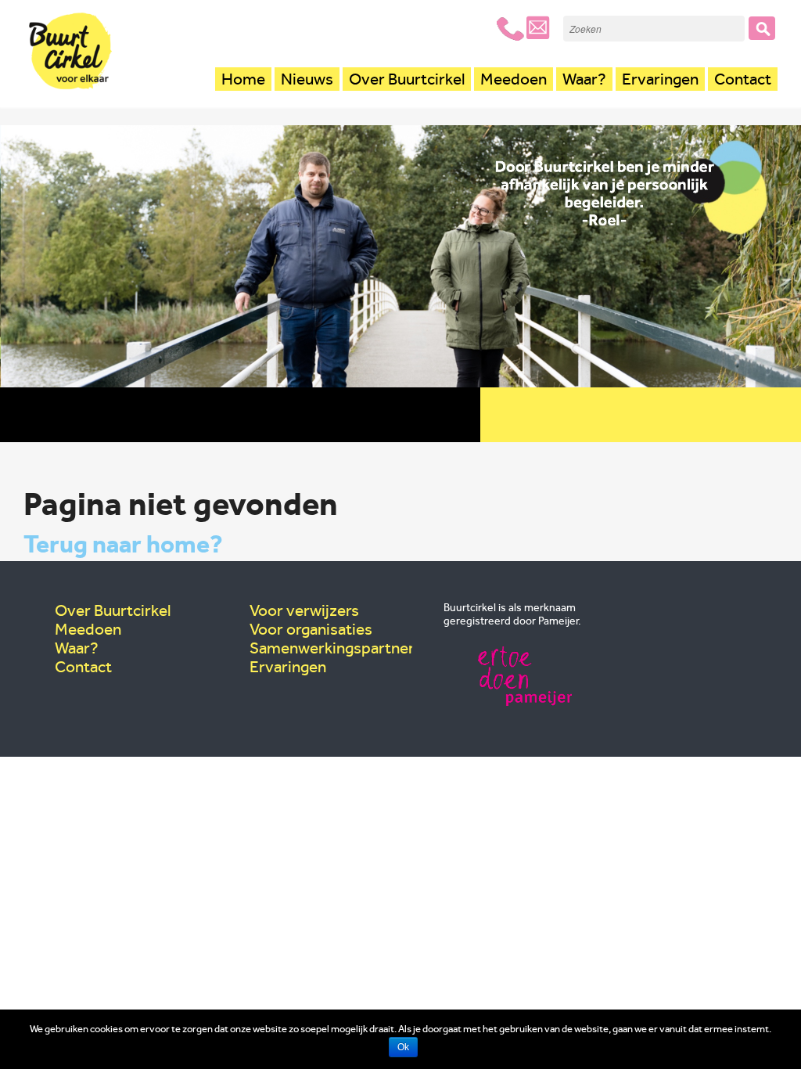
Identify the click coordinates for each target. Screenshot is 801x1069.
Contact (742, 79)
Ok (403, 1047)
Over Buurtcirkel (407, 79)
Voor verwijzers (304, 610)
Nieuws (307, 79)
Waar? (584, 79)
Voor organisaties (311, 629)
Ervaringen (660, 79)
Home (243, 79)
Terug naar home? (123, 544)
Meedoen (513, 79)
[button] (762, 28)
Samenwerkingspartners (336, 648)
